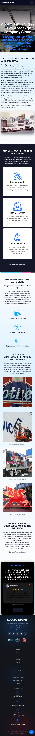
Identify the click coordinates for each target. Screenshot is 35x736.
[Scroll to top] (31, 728)
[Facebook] (9, 633)
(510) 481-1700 (17, 697)
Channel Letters (18, 671)
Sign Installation (18, 677)
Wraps (18, 656)
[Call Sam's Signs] (31, 732)
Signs (18, 653)
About (18, 659)
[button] (17, 392)
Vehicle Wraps (18, 674)
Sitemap (22, 733)
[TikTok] (13, 633)
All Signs (18, 683)
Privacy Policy (14, 733)
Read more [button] (18, 600)
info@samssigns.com (17, 705)
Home (18, 649)
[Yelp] (21, 633)
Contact (18, 662)
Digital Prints (18, 680)
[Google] (25, 633)
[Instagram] (17, 633)
